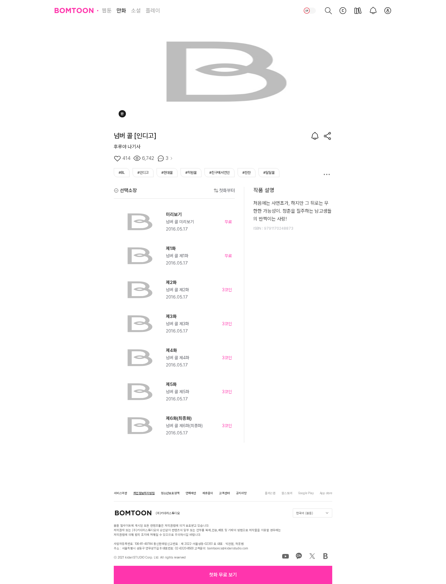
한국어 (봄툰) (304, 513)
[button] (223, 575)
